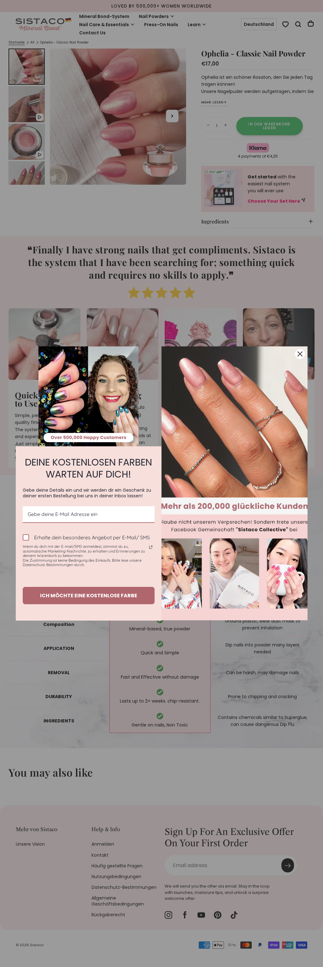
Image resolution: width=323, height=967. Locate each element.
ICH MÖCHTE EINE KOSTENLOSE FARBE (88, 595)
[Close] (300, 354)
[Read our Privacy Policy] (151, 547)
